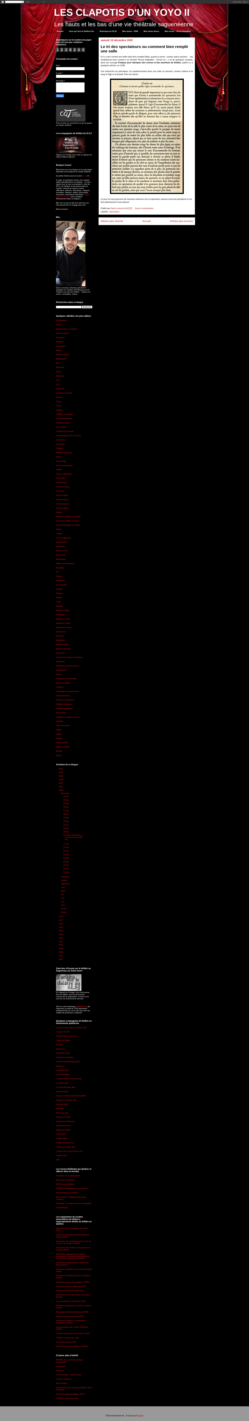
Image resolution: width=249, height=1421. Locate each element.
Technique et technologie (66, 678)
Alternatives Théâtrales (65, 1180)
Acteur (58, 325)
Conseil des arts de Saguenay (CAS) (71, 1286)
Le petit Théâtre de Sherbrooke (69, 1079)
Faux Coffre (61, 478)
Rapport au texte (63, 619)
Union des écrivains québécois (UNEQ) (72, 1346)
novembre (65, 877)
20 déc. (66, 828)
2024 (61, 776)
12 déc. (66, 851)
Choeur (59, 406)
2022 (61, 783)
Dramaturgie (61, 461)
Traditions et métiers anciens (68, 717)
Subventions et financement (67, 666)
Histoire (59, 512)
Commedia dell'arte (64, 418)
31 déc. (66, 796)
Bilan (58, 363)
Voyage (59, 738)
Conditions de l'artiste (65, 431)
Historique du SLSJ (108, 31)
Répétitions (60, 640)
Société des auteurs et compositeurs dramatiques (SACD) (71, 1321)
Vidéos (59, 734)
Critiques (59, 448)
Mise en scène (62, 551)
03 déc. (66, 865)
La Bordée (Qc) (62, 1070)
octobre (64, 880)
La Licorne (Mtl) (62, 1074)
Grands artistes (62, 499)
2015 (61, 927)
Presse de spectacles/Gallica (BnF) (70, 1394)
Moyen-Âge (60, 555)
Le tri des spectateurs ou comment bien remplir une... (73, 837)
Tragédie (59, 721)
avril (63, 901)
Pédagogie (60, 615)
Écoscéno (60, 1370)
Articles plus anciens (181, 221)
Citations (59, 410)
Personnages (61, 585)
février (64, 908)
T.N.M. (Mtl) (61, 1134)
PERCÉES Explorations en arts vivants (72, 1188)
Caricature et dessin (64, 393)
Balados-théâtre (62, 354)
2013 (61, 934)
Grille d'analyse (62, 508)
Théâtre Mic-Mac (63, 696)
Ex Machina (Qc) (63, 1053)
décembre (65, 793)
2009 (61, 949)
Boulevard (60, 367)
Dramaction (60, 1366)
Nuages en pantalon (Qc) (66, 1100)
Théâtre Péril (61, 1155)
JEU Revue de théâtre (65, 1184)
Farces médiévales (64, 474)
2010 (61, 945)
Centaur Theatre (63, 1032)
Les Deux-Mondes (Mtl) (65, 1087)
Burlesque (60, 376)
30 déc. (66, 800)
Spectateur (114, 212)
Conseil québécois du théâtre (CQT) (71, 1301)
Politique (59, 593)
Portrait (59, 597)
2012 (61, 938)
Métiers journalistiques (65, 563)
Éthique (59, 751)
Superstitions (61, 670)
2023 (61, 779)
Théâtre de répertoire (65, 700)
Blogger (139, 1415)
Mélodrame (60, 559)
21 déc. (66, 825)
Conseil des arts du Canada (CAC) (70, 1291)
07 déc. (66, 854)
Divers (58, 457)
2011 (61, 941)
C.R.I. (58, 380)
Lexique (59, 534)
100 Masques (61, 320)
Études (59, 755)
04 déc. (66, 862)
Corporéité (60, 444)
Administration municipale (66, 329)
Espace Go (60, 1049)
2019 (61, 917)
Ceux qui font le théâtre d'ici (81, 31)
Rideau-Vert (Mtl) (63, 1130)
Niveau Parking (62, 1092)
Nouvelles (60, 568)
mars (63, 905)
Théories (59, 687)
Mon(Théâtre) (61, 1383)
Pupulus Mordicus (63, 1126)
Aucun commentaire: (144, 208)
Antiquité (59, 342)
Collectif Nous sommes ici (66, 1036)
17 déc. (66, 844)
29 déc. (66, 803)
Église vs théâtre (63, 747)
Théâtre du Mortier (63, 704)
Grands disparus (63, 504)
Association (60, 346)
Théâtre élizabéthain (64, 708)
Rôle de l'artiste (62, 644)
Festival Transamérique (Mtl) (68, 1062)
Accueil (60, 31)
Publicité (59, 606)
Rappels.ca (82, 1006)
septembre (65, 884)
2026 (61, 769)
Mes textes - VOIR (130, 31)
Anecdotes (60, 337)
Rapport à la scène (64, 627)
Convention (60, 440)
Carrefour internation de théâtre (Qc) (71, 1028)
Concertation (61, 427)
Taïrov (58, 674)
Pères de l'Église (63, 610)
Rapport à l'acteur (63, 623)
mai (63, 898)
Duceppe (59, 1045)
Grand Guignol (62, 495)
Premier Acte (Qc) (63, 1117)
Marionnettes (61, 542)
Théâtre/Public (62, 1208)
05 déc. (66, 858)
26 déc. (66, 814)
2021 (61, 787)
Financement (61, 482)
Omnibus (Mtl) (62, 1104)
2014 (61, 931)
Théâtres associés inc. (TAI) (67, 1338)
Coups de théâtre (63, 1040)
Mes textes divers (151, 31)
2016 (61, 924)
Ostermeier (60, 580)
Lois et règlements (63, 538)
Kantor (58, 529)
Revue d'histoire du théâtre (67, 1193)
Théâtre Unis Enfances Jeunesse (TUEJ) (73, 1333)
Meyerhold (60, 546)
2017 (61, 920)
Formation (60, 491)
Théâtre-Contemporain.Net (67, 1398)
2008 (61, 952)
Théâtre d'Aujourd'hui (65, 1143)
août (63, 887)
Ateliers (59, 350)
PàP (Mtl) (60, 1109)
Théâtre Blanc (62, 1138)
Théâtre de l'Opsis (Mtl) (65, 1147)
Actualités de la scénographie (68, 1176)
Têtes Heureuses (63, 725)
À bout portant (62, 742)
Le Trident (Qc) (62, 1083)
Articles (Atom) (153, 229)
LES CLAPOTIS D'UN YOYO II (122, 12)
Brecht (58, 372)
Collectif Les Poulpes (64, 414)
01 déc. (66, 872)
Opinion (59, 576)
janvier (64, 912)
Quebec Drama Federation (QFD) (70, 1316)
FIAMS (59, 470)
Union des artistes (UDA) (66, 1342)
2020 (61, 790)
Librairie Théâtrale (63, 1379)
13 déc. (66, 847)
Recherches (61, 632)
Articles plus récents (112, 221)
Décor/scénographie (64, 465)
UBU (58, 1160)
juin (62, 894)
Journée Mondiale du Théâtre (68, 525)
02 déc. (66, 869)
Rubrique (60, 636)
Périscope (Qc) (62, 1113)
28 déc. (66, 807)
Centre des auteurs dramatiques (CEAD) (72, 1282)
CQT (58, 384)
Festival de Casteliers (65, 1057)
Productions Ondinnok (65, 1121)
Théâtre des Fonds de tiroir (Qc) (69, 1151)
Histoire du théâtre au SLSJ (67, 521)
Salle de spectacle (63, 649)
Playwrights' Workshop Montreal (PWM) (72, 1312)
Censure (59, 397)
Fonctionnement (62, 487)
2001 (61, 959)
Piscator (59, 589)
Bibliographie (61, 359)
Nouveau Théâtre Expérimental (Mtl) (71, 1096)
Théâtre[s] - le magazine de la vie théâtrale (73, 1203)
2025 (61, 772)
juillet (63, 891)
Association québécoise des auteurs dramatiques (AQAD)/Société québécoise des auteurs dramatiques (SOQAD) (73, 1256)
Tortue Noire (61, 713)
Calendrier (60, 389)
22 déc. (66, 821)
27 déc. (66, 811)
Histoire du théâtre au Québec (68, 516)
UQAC (58, 730)
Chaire (58, 401)
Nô (57, 572)
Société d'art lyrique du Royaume (69, 657)
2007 (61, 956)
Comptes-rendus (63, 423)
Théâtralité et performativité (67, 691)
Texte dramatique (63, 683)
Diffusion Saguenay (64, 453)
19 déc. (66, 832)
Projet (58, 602)
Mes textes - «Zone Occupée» (178, 31)
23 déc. (66, 818)
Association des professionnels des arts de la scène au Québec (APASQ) (73, 1242)
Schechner (60, 653)
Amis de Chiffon (62, 333)
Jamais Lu (60, 1066)
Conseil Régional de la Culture (68, 435)
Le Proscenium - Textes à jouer (69, 1375)
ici (83, 176)
